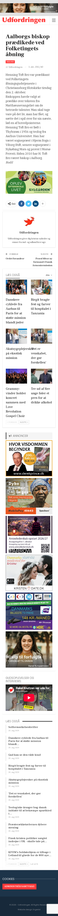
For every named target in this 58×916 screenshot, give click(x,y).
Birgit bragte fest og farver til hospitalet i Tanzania (27, 767)
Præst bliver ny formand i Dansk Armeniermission (42, 262)
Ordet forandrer (15, 258)
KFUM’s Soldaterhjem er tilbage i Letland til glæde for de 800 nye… (29, 853)
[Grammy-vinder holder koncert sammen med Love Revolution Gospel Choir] (16, 376)
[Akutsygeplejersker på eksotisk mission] (16, 336)
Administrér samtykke (19, 886)
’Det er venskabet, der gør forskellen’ (24, 795)
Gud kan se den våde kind (24, 755)
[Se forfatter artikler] (29, 221)
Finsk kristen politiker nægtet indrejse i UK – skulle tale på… (27, 839)
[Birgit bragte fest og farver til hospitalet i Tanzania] (41, 287)
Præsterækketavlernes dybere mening (27, 826)
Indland (10, 62)
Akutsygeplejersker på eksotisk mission (28, 781)
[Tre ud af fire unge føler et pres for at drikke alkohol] (41, 376)
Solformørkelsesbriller (23, 727)
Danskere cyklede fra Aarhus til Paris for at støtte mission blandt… (28, 741)
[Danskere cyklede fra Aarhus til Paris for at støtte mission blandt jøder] (16, 287)
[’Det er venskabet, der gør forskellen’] (41, 336)
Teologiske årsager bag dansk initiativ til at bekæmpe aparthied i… (29, 810)
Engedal (36, 909)
